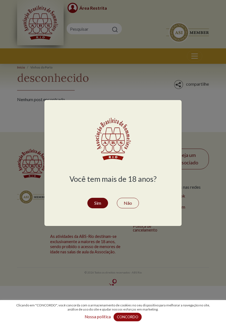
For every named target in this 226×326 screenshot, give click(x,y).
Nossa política (98, 316)
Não (128, 203)
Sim (97, 203)
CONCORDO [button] (127, 317)
